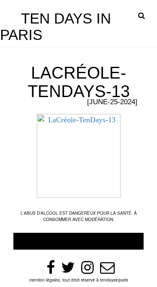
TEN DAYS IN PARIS (55, 26)
